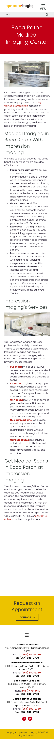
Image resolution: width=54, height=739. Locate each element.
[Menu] (27, 635)
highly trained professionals (22, 104)
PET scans (16, 366)
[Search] (47, 14)
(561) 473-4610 (31, 690)
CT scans (15, 383)
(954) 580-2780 (31, 654)
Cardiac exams (19, 440)
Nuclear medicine (21, 420)
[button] (27, 617)
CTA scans (16, 400)
